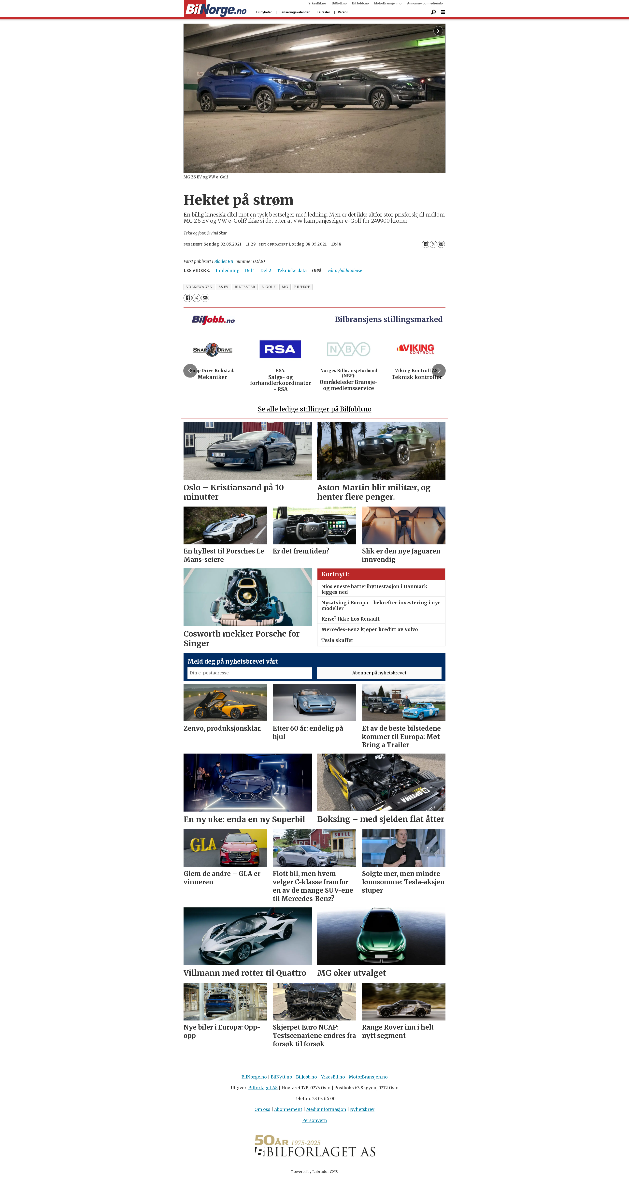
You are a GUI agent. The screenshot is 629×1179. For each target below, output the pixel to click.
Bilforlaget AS (263, 1088)
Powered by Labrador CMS (314, 1171)
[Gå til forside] (215, 9)
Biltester (323, 12)
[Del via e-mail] (441, 244)
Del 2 (265, 271)
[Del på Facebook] (425, 244)
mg (285, 287)
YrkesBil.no (317, 3)
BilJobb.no (360, 3)
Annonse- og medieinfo (425, 3)
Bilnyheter (264, 12)
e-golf (268, 287)
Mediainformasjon (326, 1109)
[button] (190, 371)
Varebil (343, 12)
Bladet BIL (224, 261)
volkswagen (199, 287)
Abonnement (288, 1109)
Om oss (262, 1109)
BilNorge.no (254, 1077)
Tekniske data (292, 271)
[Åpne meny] (443, 12)
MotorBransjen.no (387, 3)
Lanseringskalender (295, 12)
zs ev (223, 287)
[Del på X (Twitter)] (433, 244)
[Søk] (433, 12)
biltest (302, 287)
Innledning (228, 271)
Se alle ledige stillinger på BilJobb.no (315, 409)
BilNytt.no (339, 3)
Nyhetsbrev (362, 1109)
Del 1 (250, 271)
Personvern (314, 1120)
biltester (245, 287)
